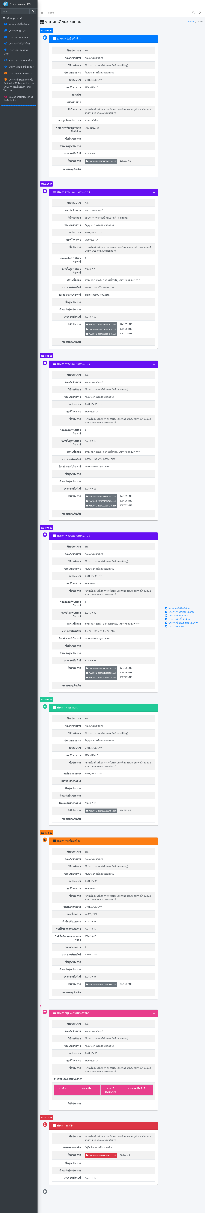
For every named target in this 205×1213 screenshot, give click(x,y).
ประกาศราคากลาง (178, 615)
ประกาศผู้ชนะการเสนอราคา (183, 622)
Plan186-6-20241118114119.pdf (102, 1155)
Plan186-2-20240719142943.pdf (102, 324)
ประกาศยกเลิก (176, 626)
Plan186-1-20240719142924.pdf (102, 161)
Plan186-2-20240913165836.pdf (102, 329)
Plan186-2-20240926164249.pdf (102, 334)
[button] (42, 13)
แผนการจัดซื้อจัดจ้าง (179, 608)
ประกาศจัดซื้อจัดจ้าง (179, 619)
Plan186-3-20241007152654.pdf (102, 810)
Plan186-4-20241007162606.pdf (102, 984)
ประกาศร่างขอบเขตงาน (181, 611)
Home (51, 12)
